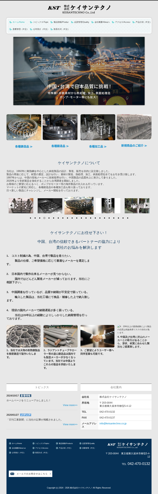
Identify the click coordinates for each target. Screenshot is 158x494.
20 (118, 218)
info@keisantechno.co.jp (113, 423)
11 (76, 218)
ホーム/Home (19, 22)
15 (95, 218)
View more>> (70, 405)
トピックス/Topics (40, 22)
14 (90, 218)
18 (109, 218)
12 (81, 218)
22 (127, 218)
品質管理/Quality (81, 22)
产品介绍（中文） (143, 22)
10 (72, 218)
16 (99, 218)
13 (85, 218)
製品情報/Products (61, 22)
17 (104, 218)
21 (123, 218)
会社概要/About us (102, 22)
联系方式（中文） (61, 29)
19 (113, 218)
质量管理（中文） (20, 29)
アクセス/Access (122, 22)
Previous (11, 206)
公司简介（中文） (40, 29)
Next (147, 206)
